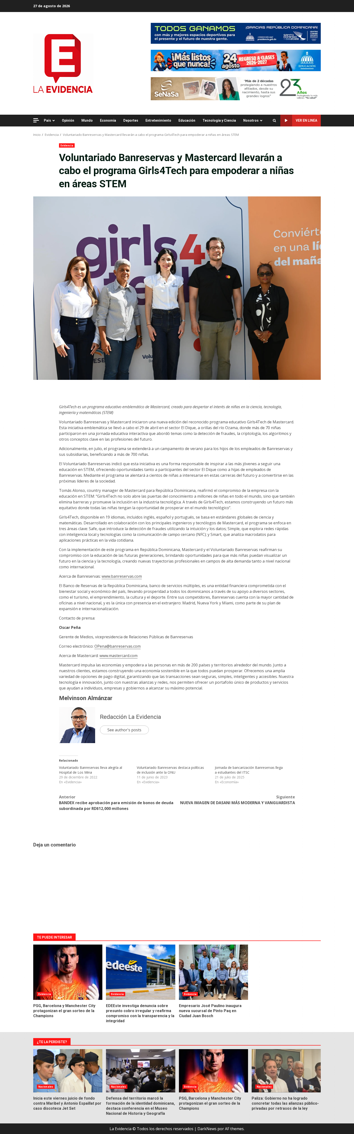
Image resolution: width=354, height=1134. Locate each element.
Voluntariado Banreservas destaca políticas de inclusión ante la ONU (170, 770)
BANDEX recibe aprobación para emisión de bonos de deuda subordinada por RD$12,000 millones (116, 802)
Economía (108, 120)
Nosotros (251, 120)
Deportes (130, 120)
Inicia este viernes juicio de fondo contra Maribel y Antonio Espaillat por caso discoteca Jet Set (67, 1070)
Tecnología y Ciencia (219, 120)
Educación (186, 120)
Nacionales (45, 1086)
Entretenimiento (158, 120)
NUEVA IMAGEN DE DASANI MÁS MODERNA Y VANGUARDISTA (237, 799)
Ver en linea (306, 120)
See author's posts (124, 730)
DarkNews (206, 1128)
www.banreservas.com (122, 576)
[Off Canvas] (36, 120)
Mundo (87, 120)
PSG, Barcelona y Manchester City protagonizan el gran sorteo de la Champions (67, 972)
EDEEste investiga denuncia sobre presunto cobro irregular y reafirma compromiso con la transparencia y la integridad (140, 972)
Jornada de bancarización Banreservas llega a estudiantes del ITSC (249, 770)
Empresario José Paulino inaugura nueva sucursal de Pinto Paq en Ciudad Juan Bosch (213, 972)
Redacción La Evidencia (130, 717)
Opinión (68, 120)
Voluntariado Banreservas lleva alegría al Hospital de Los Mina (90, 770)
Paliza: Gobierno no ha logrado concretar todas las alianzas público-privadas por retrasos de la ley (286, 1070)
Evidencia (66, 145)
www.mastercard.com (118, 655)
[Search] (274, 120)
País (47, 120)
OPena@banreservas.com (117, 646)
